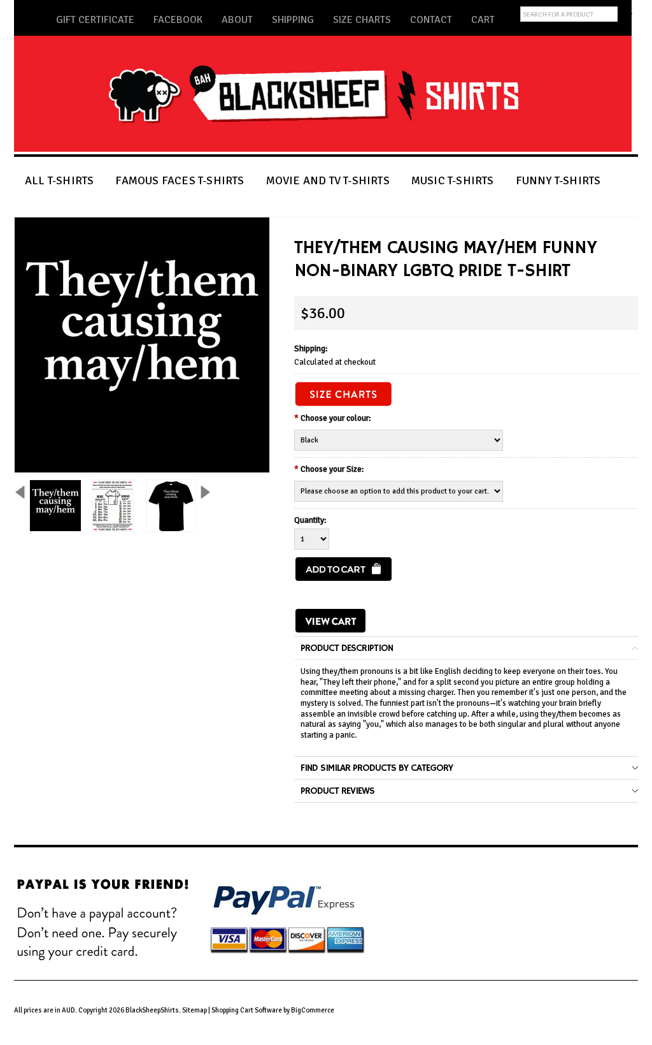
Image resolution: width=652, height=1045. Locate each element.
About (237, 19)
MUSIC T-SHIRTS (452, 180)
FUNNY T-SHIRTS (558, 180)
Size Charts (362, 19)
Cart (483, 19)
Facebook (177, 19)
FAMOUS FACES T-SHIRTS (179, 180)
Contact (431, 19)
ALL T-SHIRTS (59, 180)
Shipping (293, 19)
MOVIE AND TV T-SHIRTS (328, 180)
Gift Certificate (95, 19)
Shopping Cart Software (246, 1010)
